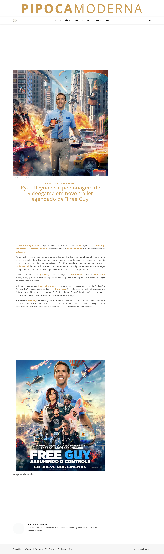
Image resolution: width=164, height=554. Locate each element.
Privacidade (18, 549)
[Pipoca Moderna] (15, 20)
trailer (78, 245)
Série (67, 20)
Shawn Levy (60, 289)
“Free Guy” (32, 300)
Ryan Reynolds (74, 248)
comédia (44, 248)
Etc (108, 20)
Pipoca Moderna (37, 524)
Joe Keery (45, 274)
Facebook (39, 549)
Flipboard (62, 549)
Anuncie (72, 549)
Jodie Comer (99, 274)
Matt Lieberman (46, 286)
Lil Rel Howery (75, 274)
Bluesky (52, 549)
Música (98, 20)
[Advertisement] (82, 47)
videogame (21, 252)
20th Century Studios (28, 245)
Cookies (28, 549)
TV (88, 20)
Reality (79, 20)
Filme (58, 20)
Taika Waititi (22, 266)
